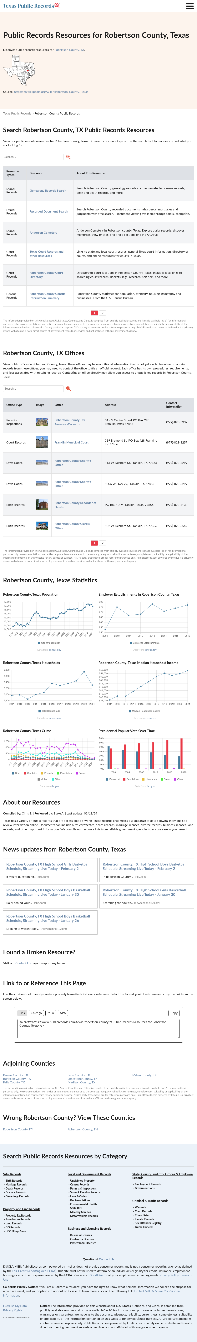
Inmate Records (144, 1219)
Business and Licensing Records (89, 1228)
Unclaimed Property (82, 1181)
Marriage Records (16, 1184)
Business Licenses (81, 1235)
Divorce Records (16, 1192)
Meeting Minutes (80, 1212)
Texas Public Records (17, 113)
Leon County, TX (79, 1075)
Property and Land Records (21, 1209)
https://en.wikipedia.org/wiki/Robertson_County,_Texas (51, 91)
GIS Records (13, 1227)
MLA (51, 1013)
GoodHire (96, 1275)
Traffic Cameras (144, 1227)
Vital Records (12, 1174)
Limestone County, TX (82, 1078)
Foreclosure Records (18, 1219)
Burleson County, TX (17, 1078)
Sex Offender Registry (148, 1223)
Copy (174, 1013)
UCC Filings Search (17, 1231)
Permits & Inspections (83, 1188)
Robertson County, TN (83, 1129)
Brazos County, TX (15, 1075)
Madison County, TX (81, 1082)
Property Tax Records (18, 1215)
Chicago (36, 1013)
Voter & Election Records (85, 1192)
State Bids (76, 1208)
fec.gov (151, 786)
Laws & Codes (78, 1196)
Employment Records (148, 1184)
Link (22, 1013)
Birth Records (14, 1181)
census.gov (55, 650)
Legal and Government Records (89, 1174)
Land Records (14, 1223)
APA (63, 1013)
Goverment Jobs (144, 1188)
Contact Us (23, 963)
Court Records (143, 1211)
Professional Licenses (83, 1243)
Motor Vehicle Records (84, 1216)
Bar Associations (80, 1200)
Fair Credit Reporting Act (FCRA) (34, 1271)
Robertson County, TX (69, 49)
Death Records (14, 1188)
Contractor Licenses (82, 1239)
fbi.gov (55, 786)
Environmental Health (83, 1204)
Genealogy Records (17, 1196)
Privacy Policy (169, 1275)
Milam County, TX (144, 1075)
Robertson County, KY (18, 1129)
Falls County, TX (14, 1082)
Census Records (79, 1184)
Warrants (140, 1207)
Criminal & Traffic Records (150, 1201)
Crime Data (142, 1215)
